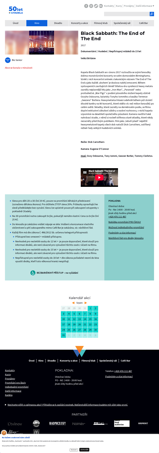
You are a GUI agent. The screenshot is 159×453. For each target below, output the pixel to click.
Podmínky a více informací (122, 233)
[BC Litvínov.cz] (101, 6)
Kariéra (8, 395)
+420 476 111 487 (117, 216)
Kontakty (10, 370)
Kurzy (8, 374)
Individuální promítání (16, 387)
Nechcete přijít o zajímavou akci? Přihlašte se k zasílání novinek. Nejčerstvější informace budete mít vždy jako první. (68, 405)
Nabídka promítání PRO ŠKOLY (124, 222)
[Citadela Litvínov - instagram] (91, 6)
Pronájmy (10, 378)
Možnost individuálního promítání (126, 227)
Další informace (13, 391)
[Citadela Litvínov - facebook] (86, 6)
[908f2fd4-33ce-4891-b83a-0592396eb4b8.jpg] (41, 43)
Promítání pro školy (15, 383)
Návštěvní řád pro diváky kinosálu (125, 238)
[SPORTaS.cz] (96, 6)
